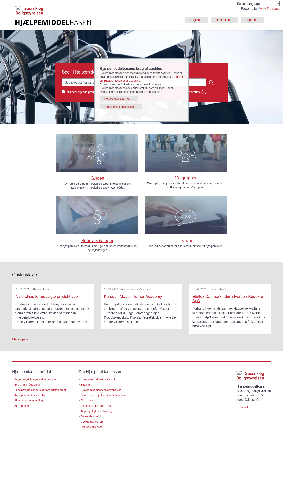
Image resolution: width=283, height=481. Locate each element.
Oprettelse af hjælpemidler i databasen (104, 395)
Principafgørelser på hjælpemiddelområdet (40, 390)
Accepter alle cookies (117, 99)
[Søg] (212, 82)
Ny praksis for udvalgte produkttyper (47, 296)
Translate (273, 8)
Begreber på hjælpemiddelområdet (35, 379)
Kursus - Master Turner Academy (133, 296)
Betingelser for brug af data (97, 405)
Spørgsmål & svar (91, 427)
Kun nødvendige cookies (119, 106)
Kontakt (243, 407)
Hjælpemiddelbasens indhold (98, 379)
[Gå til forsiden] (87, 23)
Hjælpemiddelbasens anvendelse (101, 390)
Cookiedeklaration (92, 421)
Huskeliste (223, 19)
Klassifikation (192, 92)
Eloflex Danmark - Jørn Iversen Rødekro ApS (227, 298)
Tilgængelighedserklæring (97, 411)
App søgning (22, 405)
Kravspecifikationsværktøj (29, 395)
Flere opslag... (22, 339)
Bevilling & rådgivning (27, 384)
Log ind (251, 19)
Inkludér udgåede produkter (83, 92)
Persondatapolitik (91, 416)
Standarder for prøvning (28, 400)
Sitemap (86, 384)
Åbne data (87, 400)
